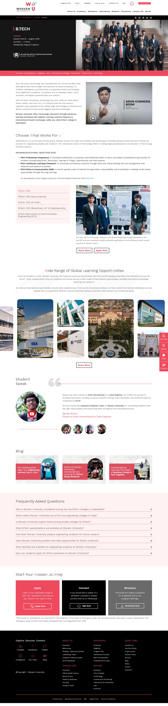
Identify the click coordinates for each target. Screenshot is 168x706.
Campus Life (138, 11)
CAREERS (87, 3)
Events (127, 667)
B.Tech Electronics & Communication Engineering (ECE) (37, 215)
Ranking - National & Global (73, 651)
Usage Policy (94, 699)
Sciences (97, 689)
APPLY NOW (144, 3)
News (127, 664)
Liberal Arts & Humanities (104, 682)
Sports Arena (67, 676)
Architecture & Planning (103, 679)
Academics (81, 11)
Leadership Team (69, 654)
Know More (84, 250)
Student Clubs (68, 685)
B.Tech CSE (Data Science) (32, 196)
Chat (164, 359)
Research (115, 11)
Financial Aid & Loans (102, 661)
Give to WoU (99, 3)
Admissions (92, 11)
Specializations (30, 73)
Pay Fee (163, 339)
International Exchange (60, 73)
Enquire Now (87, 73)
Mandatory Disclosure (73, 699)
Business (97, 670)
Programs (36, 17)
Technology (97, 73)
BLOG (77, 3)
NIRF (85, 699)
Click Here (89, 178)
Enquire (163, 368)
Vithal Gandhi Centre (70, 673)
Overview (19, 73)
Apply (163, 349)
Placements (126, 11)
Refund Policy (130, 654)
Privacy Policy (57, 699)
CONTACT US (113, 3)
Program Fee (99, 651)
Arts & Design (99, 673)
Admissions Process (101, 654)
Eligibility (41, 73)
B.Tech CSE (24, 190)
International (104, 11)
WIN (124, 3)
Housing (65, 682)
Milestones (66, 648)
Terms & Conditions (108, 699)
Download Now (132, 606)
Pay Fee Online (131, 648)
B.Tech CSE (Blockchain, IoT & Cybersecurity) (41, 208)
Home (18, 17)
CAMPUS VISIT (66, 3)
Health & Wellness (69, 679)
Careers (128, 658)
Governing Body (68, 661)
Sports (148, 11)
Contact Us (129, 645)
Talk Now (86, 606)
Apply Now (101, 250)
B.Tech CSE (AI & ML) (29, 202)
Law (95, 685)
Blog (126, 661)
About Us (71, 11)
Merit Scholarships (101, 658)
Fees (48, 73)
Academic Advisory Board (72, 658)
